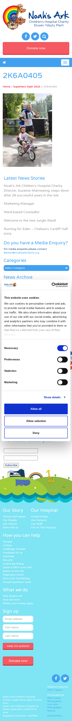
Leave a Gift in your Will (17, 567)
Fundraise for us (13, 552)
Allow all (36, 408)
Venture (51, 710)
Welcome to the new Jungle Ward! (30, 220)
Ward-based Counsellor (22, 212)
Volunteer (9, 556)
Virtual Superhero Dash (17, 582)
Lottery (7, 545)
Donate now (36, 48)
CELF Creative (54, 690)
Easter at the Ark (13, 571)
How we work (11, 599)
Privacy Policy (54, 715)
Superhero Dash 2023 (26, 86)
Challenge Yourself (14, 549)
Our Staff (37, 523)
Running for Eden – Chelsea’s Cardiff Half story (36, 231)
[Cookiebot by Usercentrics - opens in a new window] (52, 285)
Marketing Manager (19, 204)
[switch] (62, 359)
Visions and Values (14, 516)
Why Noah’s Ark (12, 596)
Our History (10, 523)
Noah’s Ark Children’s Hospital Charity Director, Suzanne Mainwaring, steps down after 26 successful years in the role (36, 190)
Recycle (8, 560)
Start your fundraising (16, 578)
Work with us (10, 527)
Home (6, 86)
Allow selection (36, 420)
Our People (10, 520)
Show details (52, 397)
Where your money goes (18, 603)
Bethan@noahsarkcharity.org (21, 252)
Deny (36, 432)
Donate (7, 541)
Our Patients (39, 520)
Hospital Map (39, 516)
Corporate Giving (13, 563)
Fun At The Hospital (43, 527)
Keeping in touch (13, 574)
